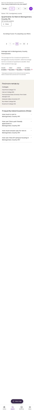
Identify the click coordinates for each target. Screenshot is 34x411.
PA (7, 13)
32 (24, 44)
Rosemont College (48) (9, 104)
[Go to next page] (27, 43)
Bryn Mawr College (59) (9, 101)
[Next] (31, 8)
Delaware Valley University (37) (11, 99)
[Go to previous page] (6, 43)
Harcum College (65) (8, 92)
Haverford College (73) (9, 89)
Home (3, 13)
